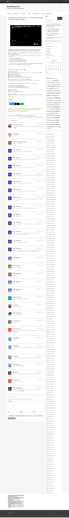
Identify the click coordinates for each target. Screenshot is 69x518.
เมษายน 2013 (49, 449)
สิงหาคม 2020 (49, 258)
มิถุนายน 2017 (49, 340)
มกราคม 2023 (49, 195)
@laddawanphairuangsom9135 (20, 142)
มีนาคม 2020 (48, 269)
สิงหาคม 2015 (49, 388)
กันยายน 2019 (49, 282)
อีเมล (21, 411)
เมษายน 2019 (49, 293)
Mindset (57, 78)
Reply (10, 128)
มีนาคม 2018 (48, 321)
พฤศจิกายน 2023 (49, 173)
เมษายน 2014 (49, 423)
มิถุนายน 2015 (49, 392)
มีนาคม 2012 (48, 466)
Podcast (48, 80)
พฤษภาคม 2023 (49, 186)
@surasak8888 (16, 265)
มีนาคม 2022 (48, 216)
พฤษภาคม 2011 (49, 481)
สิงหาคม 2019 (49, 284)
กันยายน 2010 (49, 492)
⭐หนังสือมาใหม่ (15, 13)
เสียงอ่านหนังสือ (36, 13)
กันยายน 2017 (49, 334)
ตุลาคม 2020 (48, 253)
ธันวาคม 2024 (49, 145)
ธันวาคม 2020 (49, 249)
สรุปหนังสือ (43, 13)
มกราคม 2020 (49, 273)
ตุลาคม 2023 (48, 175)
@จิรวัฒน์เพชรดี (16, 338)
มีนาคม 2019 (48, 295)
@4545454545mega (17, 273)
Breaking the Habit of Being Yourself (19, 108)
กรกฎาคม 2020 (49, 260)
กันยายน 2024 (49, 151)
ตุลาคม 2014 (48, 410)
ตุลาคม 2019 (48, 279)
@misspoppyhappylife (17, 124)
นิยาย (60, 80)
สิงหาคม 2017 (49, 336)
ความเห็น (10, 401)
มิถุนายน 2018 (49, 314)
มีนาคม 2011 (48, 486)
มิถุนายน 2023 (49, 184)
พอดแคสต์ (50, 84)
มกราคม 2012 (49, 471)
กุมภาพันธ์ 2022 (49, 219)
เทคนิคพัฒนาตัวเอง (31, 109)
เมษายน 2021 (49, 240)
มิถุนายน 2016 (49, 366)
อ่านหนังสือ (47, 109)
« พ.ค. (47, 72)
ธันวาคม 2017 (49, 327)
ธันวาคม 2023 (49, 171)
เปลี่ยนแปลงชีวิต (11, 111)
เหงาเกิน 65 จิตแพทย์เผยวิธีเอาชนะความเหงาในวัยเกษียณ (52, 34)
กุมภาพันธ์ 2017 (49, 349)
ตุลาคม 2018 (48, 306)
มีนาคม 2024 (48, 164)
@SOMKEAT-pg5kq (16, 297)
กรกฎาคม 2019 (49, 286)
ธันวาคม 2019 (49, 275)
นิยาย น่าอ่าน (52, 83)
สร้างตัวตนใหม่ (19, 109)
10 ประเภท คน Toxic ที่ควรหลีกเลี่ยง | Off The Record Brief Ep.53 (31, 117)
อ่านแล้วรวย (53, 109)
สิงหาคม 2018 (49, 310)
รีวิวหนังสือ (23, 13)
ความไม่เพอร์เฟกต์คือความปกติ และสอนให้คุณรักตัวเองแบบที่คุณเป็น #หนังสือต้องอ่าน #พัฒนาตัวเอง (53, 30)
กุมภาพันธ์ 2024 (49, 167)
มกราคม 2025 (49, 143)
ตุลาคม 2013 (48, 436)
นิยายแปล (47, 84)
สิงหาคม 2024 (49, 154)
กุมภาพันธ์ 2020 (49, 271)
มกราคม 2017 (49, 351)
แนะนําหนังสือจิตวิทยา (24, 111)
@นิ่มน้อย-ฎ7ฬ (16, 372)
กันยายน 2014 (49, 412)
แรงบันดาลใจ (49, 128)
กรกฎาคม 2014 (49, 416)
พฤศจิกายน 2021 (49, 225)
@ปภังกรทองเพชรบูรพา (17, 313)
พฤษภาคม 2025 (49, 134)
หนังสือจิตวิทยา (25, 109)
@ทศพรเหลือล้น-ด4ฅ (17, 257)
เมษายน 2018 (49, 319)
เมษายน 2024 (49, 162)
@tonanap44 (16, 305)
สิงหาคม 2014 (49, 414)
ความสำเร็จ (51, 80)
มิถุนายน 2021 (49, 236)
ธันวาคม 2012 (49, 453)
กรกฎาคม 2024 (49, 156)
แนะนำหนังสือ (55, 111)
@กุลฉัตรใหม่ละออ (16, 364)
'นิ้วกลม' (49, 78)
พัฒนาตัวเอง (10, 109)
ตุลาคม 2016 (48, 358)
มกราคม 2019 (49, 299)
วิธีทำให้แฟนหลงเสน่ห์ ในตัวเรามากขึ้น (53, 41)
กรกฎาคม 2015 (49, 390)
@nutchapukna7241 (17, 149)
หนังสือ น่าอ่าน (53, 101)
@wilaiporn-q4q (16, 328)
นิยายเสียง (58, 82)
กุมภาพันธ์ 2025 (49, 140)
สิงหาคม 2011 (49, 477)
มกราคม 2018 (49, 325)
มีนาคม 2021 (48, 243)
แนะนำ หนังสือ (50, 113)
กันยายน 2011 (49, 475)
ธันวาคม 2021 (49, 223)
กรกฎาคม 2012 (49, 460)
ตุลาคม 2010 (48, 490)
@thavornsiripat (17, 321)
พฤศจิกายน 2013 (49, 434)
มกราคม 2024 (49, 169)
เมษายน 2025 (49, 136)
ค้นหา (47, 16)
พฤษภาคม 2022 (49, 212)
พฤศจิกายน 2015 (49, 382)
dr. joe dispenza (29, 108)
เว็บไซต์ (34, 411)
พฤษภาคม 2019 (49, 290)
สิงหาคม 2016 (49, 362)
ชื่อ (9, 411)
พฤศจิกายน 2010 (49, 488)
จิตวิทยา (33, 108)
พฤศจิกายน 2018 (49, 303)
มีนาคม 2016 (48, 373)
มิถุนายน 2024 (49, 158)
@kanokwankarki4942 (18, 388)
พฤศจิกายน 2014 (49, 408)
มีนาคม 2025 (48, 138)
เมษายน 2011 (49, 484)
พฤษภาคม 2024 (49, 160)
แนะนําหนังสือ (17, 111)
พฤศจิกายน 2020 (49, 251)
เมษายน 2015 (49, 397)
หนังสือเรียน (49, 107)
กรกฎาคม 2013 (49, 442)
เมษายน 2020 (49, 266)
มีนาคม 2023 (48, 190)
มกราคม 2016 (49, 377)
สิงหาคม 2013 (49, 440)
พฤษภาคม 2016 (49, 369)
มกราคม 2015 (49, 403)
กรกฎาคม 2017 (49, 338)
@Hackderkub (16, 356)
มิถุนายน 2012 (49, 462)
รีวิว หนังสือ (58, 86)
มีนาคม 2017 (48, 347)
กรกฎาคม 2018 (49, 312)
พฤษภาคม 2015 (49, 395)
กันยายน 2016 (49, 360)
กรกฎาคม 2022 (49, 208)
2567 (53, 78)
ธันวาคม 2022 (49, 197)
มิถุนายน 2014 (49, 418)
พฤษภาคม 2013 (49, 447)
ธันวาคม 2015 (49, 379)
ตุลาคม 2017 (48, 332)
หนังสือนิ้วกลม (50, 98)
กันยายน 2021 (49, 230)
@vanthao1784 (16, 380)
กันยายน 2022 (49, 203)
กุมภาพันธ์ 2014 (49, 427)
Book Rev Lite (50, 515)
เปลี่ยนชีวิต (38, 109)
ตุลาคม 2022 (48, 201)
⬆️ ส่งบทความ (9, 1)
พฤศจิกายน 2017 (49, 329)
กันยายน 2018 (49, 308)
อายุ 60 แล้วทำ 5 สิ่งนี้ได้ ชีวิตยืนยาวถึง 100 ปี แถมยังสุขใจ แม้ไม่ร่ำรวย (22, 115)
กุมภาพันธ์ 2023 (49, 193)
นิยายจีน (47, 82)
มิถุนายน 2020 (49, 262)
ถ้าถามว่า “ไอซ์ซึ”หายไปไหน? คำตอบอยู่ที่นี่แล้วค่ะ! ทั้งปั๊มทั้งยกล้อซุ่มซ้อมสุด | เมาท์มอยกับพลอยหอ (53, 25)
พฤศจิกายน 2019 (49, 277)
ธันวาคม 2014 (49, 405)
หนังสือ (48, 95)
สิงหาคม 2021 (49, 232)
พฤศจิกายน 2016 (49, 355)
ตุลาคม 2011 (48, 473)
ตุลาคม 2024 (48, 149)
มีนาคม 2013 (48, 451)
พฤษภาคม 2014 (49, 421)
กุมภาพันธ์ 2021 (49, 245)
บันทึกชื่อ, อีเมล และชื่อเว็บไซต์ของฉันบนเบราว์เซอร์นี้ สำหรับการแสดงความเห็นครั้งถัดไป (26, 415)
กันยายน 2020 (49, 256)
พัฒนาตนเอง (55, 84)
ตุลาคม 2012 (48, 458)
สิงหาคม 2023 (49, 180)
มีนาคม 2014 (48, 425)
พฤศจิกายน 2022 (49, 199)
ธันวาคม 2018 (49, 301)
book (55, 78)
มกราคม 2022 (49, 221)
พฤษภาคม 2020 (49, 264)
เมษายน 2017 (49, 345)
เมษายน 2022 (49, 214)
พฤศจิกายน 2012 (49, 455)
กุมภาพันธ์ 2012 (49, 468)
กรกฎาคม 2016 (49, 364)
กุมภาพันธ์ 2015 (49, 401)
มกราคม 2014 (49, 429)
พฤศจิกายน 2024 (49, 147)
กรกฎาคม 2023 (49, 182)
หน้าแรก (9, 13)
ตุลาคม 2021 (48, 227)
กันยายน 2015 (49, 386)
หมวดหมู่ (29, 13)
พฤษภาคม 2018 (49, 316)
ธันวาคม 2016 (49, 353)
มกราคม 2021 (49, 247)
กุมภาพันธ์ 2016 (49, 375)
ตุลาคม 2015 (48, 384)
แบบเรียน (58, 127)
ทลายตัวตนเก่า (38, 108)
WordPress (60, 515)
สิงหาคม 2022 (49, 206)
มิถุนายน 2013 (49, 445)
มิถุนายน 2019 (49, 288)
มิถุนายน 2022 (49, 210)
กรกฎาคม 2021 (49, 234)
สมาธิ (14, 109)
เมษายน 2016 (49, 371)
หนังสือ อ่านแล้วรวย (54, 105)
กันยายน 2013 (49, 438)
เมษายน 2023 (49, 188)
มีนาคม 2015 (48, 399)
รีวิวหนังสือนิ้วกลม (51, 88)
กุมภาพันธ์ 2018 (49, 323)
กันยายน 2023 (49, 177)
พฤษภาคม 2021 (49, 238)
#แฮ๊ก (26, 151)
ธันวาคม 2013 (49, 431)
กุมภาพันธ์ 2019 (49, 297)
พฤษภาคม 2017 (49, 342)
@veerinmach (16, 134)
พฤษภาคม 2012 (49, 464)
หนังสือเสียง (48, 53)
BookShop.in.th (13, 6)
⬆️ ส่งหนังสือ (48, 13)
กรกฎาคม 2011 (49, 479)
